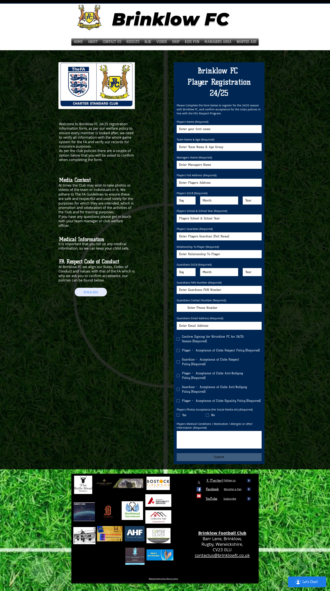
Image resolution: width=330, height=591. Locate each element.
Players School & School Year (202, 211)
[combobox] (219, 200)
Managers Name (194, 157)
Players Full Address (197, 175)
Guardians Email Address (200, 318)
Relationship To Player (198, 247)
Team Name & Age (195, 139)
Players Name (192, 122)
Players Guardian (195, 229)
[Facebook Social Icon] (199, 489)
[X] (199, 482)
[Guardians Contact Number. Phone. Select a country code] (183, 308)
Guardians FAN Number (199, 282)
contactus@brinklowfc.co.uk (222, 555)
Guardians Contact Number (201, 300)
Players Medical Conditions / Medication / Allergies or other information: (215, 425)
